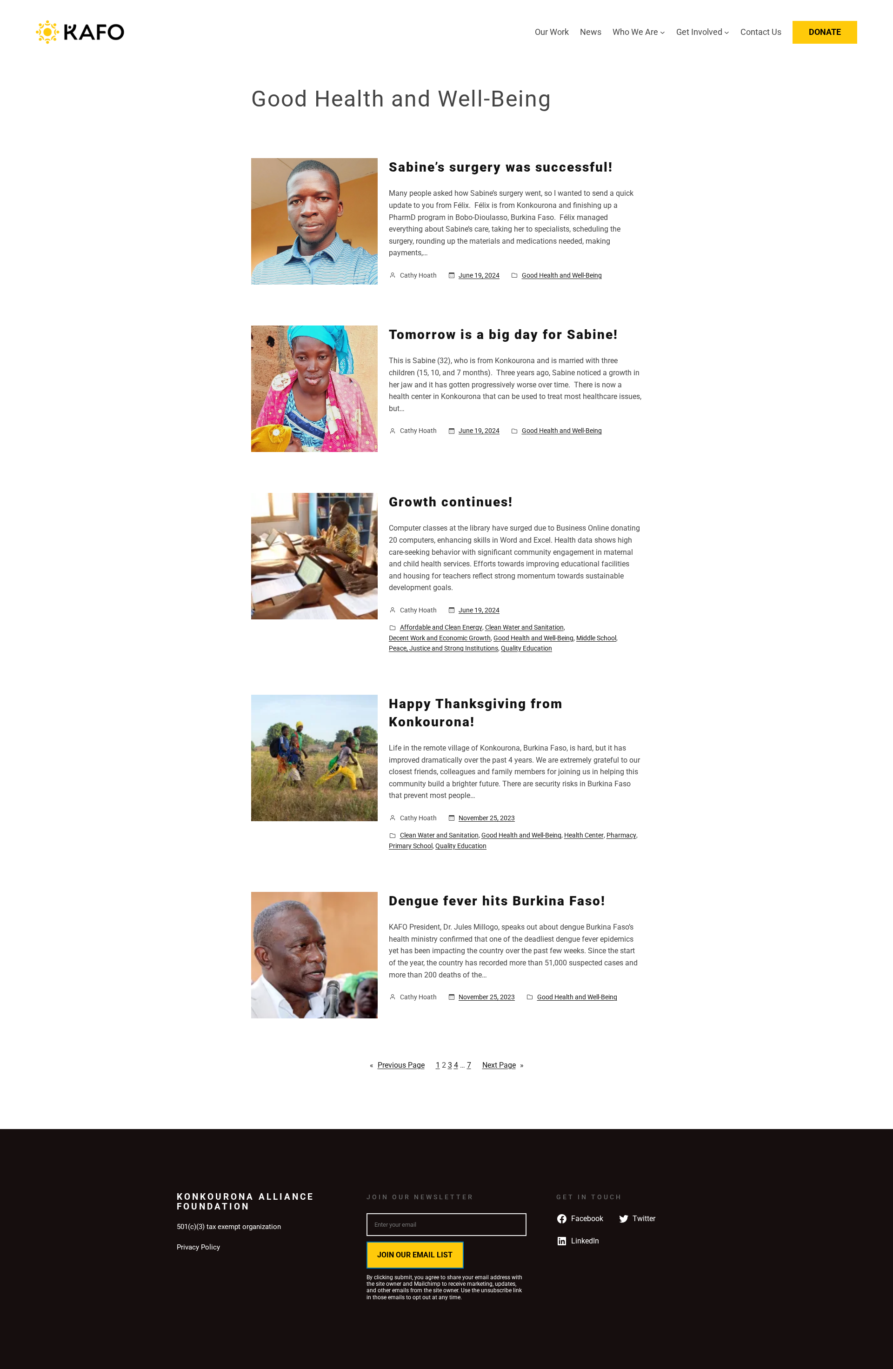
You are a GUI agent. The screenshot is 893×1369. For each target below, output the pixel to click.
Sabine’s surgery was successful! (501, 167)
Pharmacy (621, 835)
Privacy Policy (198, 1247)
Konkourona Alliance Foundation (245, 1201)
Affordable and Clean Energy (441, 627)
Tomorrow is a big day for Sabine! (503, 334)
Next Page (503, 1065)
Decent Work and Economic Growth (440, 638)
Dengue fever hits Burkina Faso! (497, 901)
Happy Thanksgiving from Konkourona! (476, 713)
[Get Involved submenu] (726, 32)
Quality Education (526, 648)
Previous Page (397, 1065)
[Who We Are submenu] (662, 32)
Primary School (411, 846)
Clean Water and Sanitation (524, 627)
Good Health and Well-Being (562, 275)
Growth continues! (451, 502)
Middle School (596, 638)
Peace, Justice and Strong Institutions (443, 648)
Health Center (584, 835)
